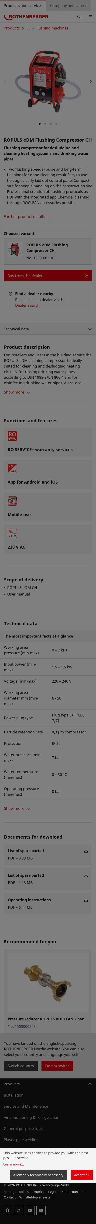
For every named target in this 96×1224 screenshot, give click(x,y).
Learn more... (13, 1164)
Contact (10, 1197)
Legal (52, 1191)
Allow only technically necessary (38, 1175)
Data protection (72, 1191)
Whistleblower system (36, 1197)
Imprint (39, 1191)
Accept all (81, 1175)
